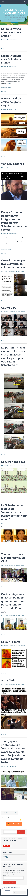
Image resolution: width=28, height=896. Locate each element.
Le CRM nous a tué (13, 461)
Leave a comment (13, 39)
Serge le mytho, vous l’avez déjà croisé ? (11, 32)
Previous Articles (10, 812)
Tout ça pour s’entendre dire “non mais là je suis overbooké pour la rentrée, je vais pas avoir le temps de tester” (13, 752)
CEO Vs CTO (8, 307)
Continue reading (6, 87)
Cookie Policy (7, 890)
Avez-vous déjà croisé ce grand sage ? (11, 102)
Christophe (12, 271)
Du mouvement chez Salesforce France (11, 59)
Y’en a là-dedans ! (12, 163)
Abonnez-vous (10, 882)
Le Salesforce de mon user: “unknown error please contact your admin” (14, 512)
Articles (4, 91)
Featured (4, 39)
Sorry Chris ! (9, 680)
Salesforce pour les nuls (14, 11)
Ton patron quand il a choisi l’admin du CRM (13, 558)
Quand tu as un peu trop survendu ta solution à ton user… (14, 264)
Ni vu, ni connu (10, 641)
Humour (4, 48)
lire (9, 83)
